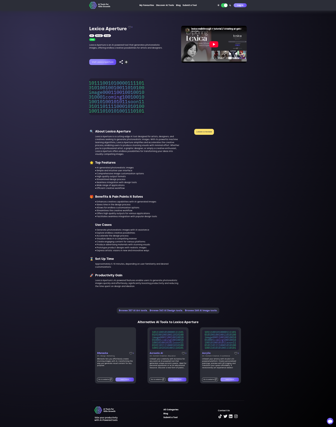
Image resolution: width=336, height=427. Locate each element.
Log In (240, 5)
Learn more (124, 379)
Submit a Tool (190, 5)
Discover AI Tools (165, 5)
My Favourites (146, 5)
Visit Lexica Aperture (103, 62)
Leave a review (204, 131)
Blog (178, 5)
